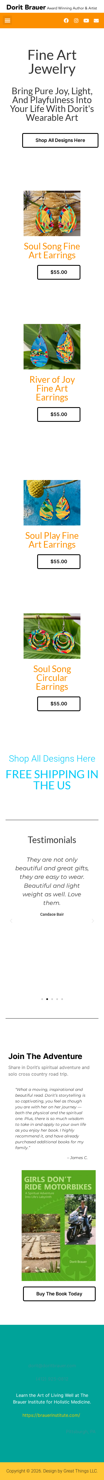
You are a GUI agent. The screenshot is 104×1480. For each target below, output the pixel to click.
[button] (7, 20)
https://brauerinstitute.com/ (51, 1415)
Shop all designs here (52, 758)
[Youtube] (86, 20)
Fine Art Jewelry (52, 61)
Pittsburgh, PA (81, 1431)
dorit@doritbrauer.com (52, 1365)
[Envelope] (96, 20)
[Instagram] (76, 20)
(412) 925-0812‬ (52, 1379)
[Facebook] (66, 20)
